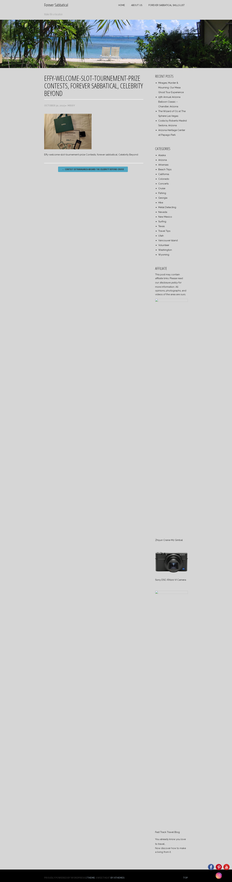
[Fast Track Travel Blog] (171, 593)
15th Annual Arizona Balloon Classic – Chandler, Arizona (169, 102)
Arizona (162, 160)
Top (185, 877)
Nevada (162, 212)
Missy (71, 105)
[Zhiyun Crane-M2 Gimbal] (171, 301)
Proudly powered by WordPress (64, 877)
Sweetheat (103, 877)
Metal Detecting (167, 207)
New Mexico (165, 216)
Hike (160, 202)
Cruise (161, 188)
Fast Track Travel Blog (167, 832)
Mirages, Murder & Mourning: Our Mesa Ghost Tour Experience (171, 87)
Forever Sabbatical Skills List (167, 5)
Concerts (163, 183)
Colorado (163, 179)
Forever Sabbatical (56, 5)
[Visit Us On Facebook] (211, 869)
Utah (161, 235)
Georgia (162, 197)
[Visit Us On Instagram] (219, 878)
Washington (165, 250)
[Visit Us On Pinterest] (219, 869)
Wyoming (163, 254)
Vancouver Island (168, 240)
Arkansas (163, 164)
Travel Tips (164, 231)
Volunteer (163, 245)
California (163, 174)
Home (121, 5)
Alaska (162, 155)
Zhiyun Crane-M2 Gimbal (169, 540)
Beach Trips (164, 169)
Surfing (162, 221)
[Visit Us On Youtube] (226, 869)
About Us (136, 5)
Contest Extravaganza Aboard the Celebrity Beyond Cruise (93, 169)
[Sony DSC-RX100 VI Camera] (171, 572)
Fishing (162, 193)
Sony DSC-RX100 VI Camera (170, 579)
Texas (161, 226)
